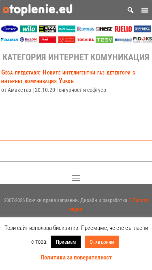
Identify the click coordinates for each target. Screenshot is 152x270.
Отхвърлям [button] (102, 242)
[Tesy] (104, 41)
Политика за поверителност (76, 257)
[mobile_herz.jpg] (104, 30)
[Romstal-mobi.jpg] (85, 30)
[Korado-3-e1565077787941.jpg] (123, 41)
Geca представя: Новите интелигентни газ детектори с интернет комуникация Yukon (68, 76)
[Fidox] (142, 41)
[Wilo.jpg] (28, 30)
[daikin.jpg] (9, 41)
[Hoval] (47, 41)
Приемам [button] (66, 242)
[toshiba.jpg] (85, 41)
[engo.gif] (47, 30)
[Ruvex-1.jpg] (142, 30)
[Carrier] (9, 30)
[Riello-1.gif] (123, 30)
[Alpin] (66, 41)
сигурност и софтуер (82, 90)
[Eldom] (28, 41)
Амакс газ (19, 90)
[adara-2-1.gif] (66, 30)
